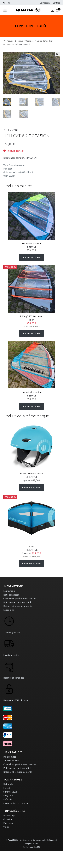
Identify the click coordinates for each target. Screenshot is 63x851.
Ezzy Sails (8, 795)
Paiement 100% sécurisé (15, 700)
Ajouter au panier (31, 257)
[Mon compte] (52, 10)
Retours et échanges (13, 677)
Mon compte (9, 756)
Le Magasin (45, 2)
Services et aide (11, 760)
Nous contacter (11, 594)
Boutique (19, 41)
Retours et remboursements (17, 606)
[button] (57, 54)
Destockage (9, 815)
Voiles (6, 826)
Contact (56, 2)
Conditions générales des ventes (19, 598)
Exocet (6, 788)
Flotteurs (8, 823)
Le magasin (9, 590)
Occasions (30, 41)
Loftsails (7, 799)
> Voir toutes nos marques (16, 803)
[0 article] (57, 10)
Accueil (10, 41)
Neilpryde (8, 784)
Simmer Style (10, 791)
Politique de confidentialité (17, 602)
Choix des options (31, 487)
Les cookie (8, 609)
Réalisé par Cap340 (31, 847)
